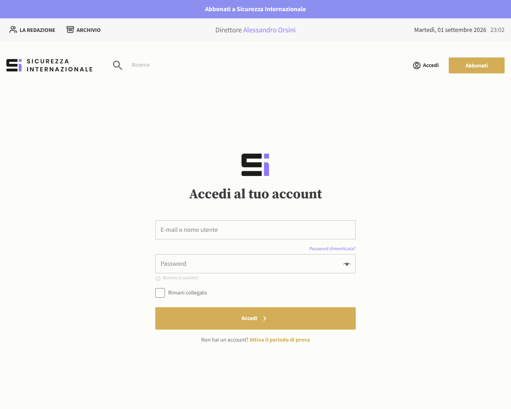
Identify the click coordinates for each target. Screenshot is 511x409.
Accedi (431, 65)
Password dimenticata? (332, 249)
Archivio (89, 30)
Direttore (255, 29)
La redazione (37, 30)
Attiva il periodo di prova (280, 339)
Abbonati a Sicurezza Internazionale (255, 9)
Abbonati (476, 65)
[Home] (49, 65)
